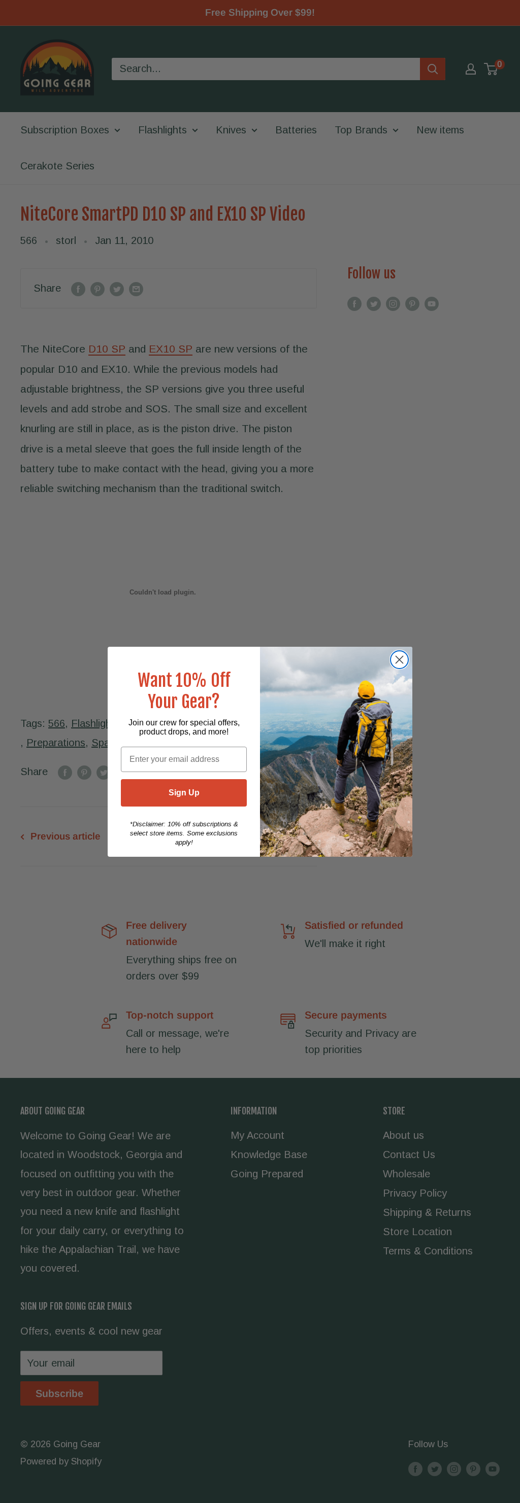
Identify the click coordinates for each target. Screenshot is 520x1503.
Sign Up (184, 792)
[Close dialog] (399, 660)
